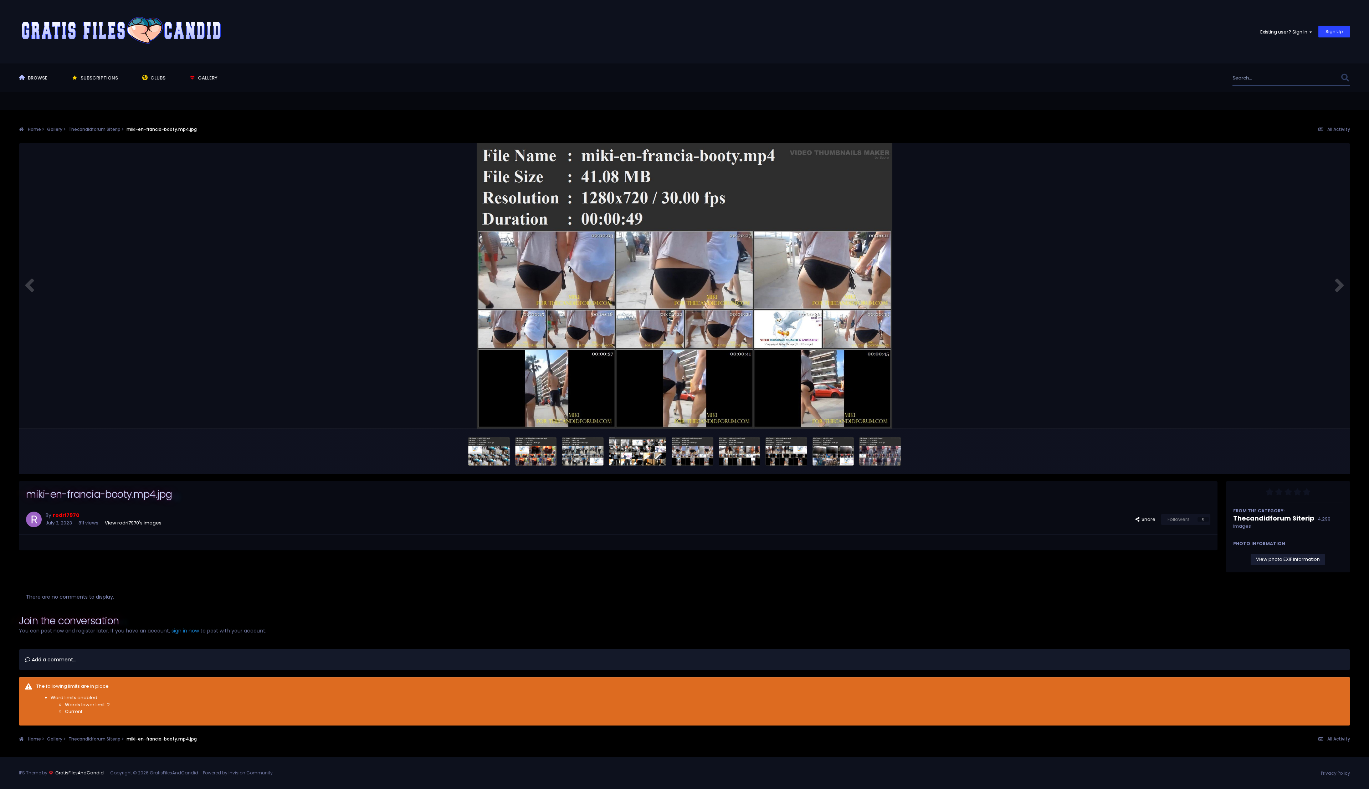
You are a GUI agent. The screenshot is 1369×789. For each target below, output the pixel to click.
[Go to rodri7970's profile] (34, 519)
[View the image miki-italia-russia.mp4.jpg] (638, 451)
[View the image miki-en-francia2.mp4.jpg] (739, 451)
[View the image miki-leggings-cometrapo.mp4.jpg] (536, 451)
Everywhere (1318, 78)
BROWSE (37, 78)
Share (1147, 519)
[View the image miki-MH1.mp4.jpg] (489, 451)
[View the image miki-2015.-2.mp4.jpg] (880, 451)
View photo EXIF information (1288, 559)
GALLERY (207, 78)
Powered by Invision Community (238, 773)
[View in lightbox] (684, 286)
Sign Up (1334, 31)
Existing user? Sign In (1284, 32)
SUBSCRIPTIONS (99, 78)
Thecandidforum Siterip (1273, 518)
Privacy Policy (1335, 773)
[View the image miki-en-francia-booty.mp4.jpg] (692, 451)
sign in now (185, 630)
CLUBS (157, 78)
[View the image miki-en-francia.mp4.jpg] (786, 451)
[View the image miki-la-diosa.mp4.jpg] (583, 451)
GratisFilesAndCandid (79, 773)
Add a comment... (53, 659)
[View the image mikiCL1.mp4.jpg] (833, 451)
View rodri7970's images (133, 522)
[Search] (1345, 78)
